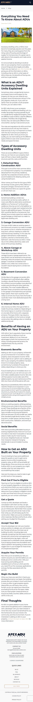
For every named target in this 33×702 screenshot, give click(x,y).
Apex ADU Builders (23, 69)
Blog (9, 8)
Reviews (16, 679)
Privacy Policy (16, 699)
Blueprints (16, 674)
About (17, 677)
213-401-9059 (16, 648)
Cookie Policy (16, 696)
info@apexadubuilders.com (16, 650)
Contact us (16, 682)
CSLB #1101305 (19, 660)
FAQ (16, 672)
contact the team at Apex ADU (18, 619)
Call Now (16, 686)
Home (3, 8)
